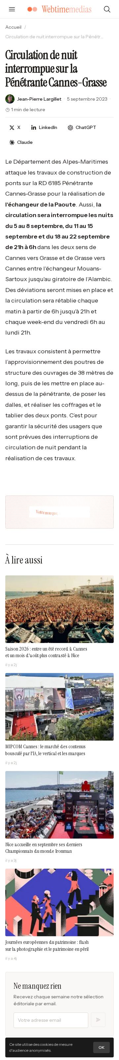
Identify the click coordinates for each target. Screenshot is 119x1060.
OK (101, 1047)
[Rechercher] (107, 9)
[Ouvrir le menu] (12, 9)
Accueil (13, 27)
